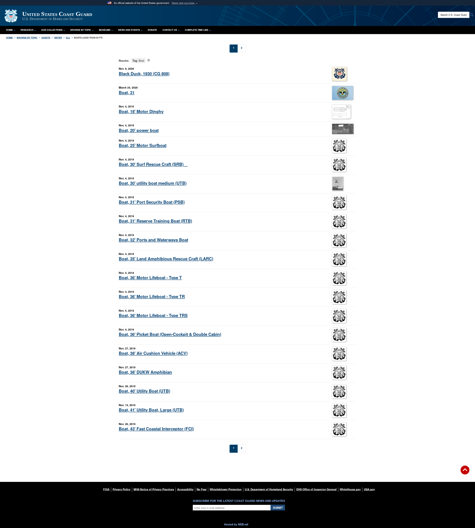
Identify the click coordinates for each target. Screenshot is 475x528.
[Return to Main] (465, 472)
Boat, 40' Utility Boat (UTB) (144, 391)
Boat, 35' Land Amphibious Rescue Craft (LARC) (166, 259)
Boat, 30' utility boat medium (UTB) (152, 183)
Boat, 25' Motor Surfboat (142, 145)
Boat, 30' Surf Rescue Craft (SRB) (153, 164)
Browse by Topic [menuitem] (80, 29)
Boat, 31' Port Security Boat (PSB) (152, 202)
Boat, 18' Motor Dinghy (141, 111)
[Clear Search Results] (148, 60)
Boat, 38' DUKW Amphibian (145, 372)
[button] (185, 3)
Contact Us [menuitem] (170, 29)
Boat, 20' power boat (139, 130)
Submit (278, 507)
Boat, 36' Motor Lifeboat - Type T (150, 277)
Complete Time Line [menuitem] (196, 29)
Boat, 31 (127, 92)
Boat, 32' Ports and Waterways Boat (153, 240)
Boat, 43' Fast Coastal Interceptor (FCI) (156, 429)
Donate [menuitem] (152, 29)
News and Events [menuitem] (129, 29)
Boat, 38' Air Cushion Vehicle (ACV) (153, 353)
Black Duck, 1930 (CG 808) (144, 74)
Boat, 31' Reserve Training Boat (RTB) (155, 221)
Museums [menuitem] (104, 29)
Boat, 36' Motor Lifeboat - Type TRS (153, 315)
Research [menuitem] (27, 29)
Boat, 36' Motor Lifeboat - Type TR (152, 296)
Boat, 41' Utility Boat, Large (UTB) (151, 410)
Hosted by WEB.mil (236, 524)
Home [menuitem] (9, 29)
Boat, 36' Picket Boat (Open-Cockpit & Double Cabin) (170, 334)
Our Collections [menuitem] (52, 29)
